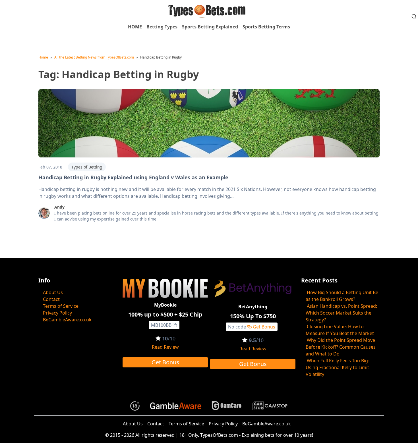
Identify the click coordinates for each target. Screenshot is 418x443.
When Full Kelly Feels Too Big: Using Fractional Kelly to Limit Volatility (337, 367)
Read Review (165, 347)
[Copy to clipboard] (175, 325)
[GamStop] (270, 406)
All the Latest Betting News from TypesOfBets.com (94, 57)
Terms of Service (60, 306)
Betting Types (161, 27)
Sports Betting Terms (266, 27)
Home (43, 57)
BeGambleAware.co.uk (67, 320)
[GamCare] (226, 406)
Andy (59, 207)
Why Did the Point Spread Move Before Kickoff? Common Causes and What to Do (341, 347)
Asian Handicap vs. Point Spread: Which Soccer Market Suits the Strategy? (341, 313)
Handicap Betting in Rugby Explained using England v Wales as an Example (133, 177)
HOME (135, 27)
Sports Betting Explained (210, 27)
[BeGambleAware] (175, 406)
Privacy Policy (57, 313)
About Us (53, 292)
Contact (51, 299)
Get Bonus (165, 362)
